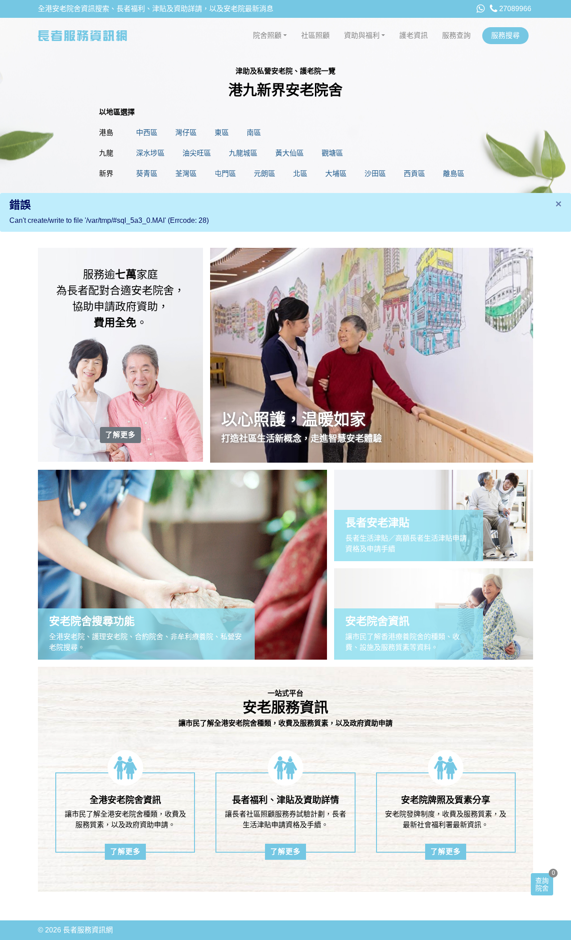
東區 (222, 132)
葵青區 (146, 173)
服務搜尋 (505, 35)
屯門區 (225, 173)
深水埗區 (150, 153)
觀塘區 (332, 153)
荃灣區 (186, 173)
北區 (300, 173)
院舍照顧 (267, 35)
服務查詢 (456, 35)
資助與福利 (362, 35)
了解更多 (120, 435)
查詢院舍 (542, 884)
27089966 (514, 8)
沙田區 (375, 173)
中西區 (146, 132)
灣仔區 (186, 132)
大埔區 (336, 173)
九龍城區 (243, 153)
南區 (254, 132)
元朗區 (264, 173)
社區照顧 (315, 35)
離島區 (453, 173)
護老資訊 (413, 35)
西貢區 (414, 173)
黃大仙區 (289, 153)
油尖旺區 (196, 153)
